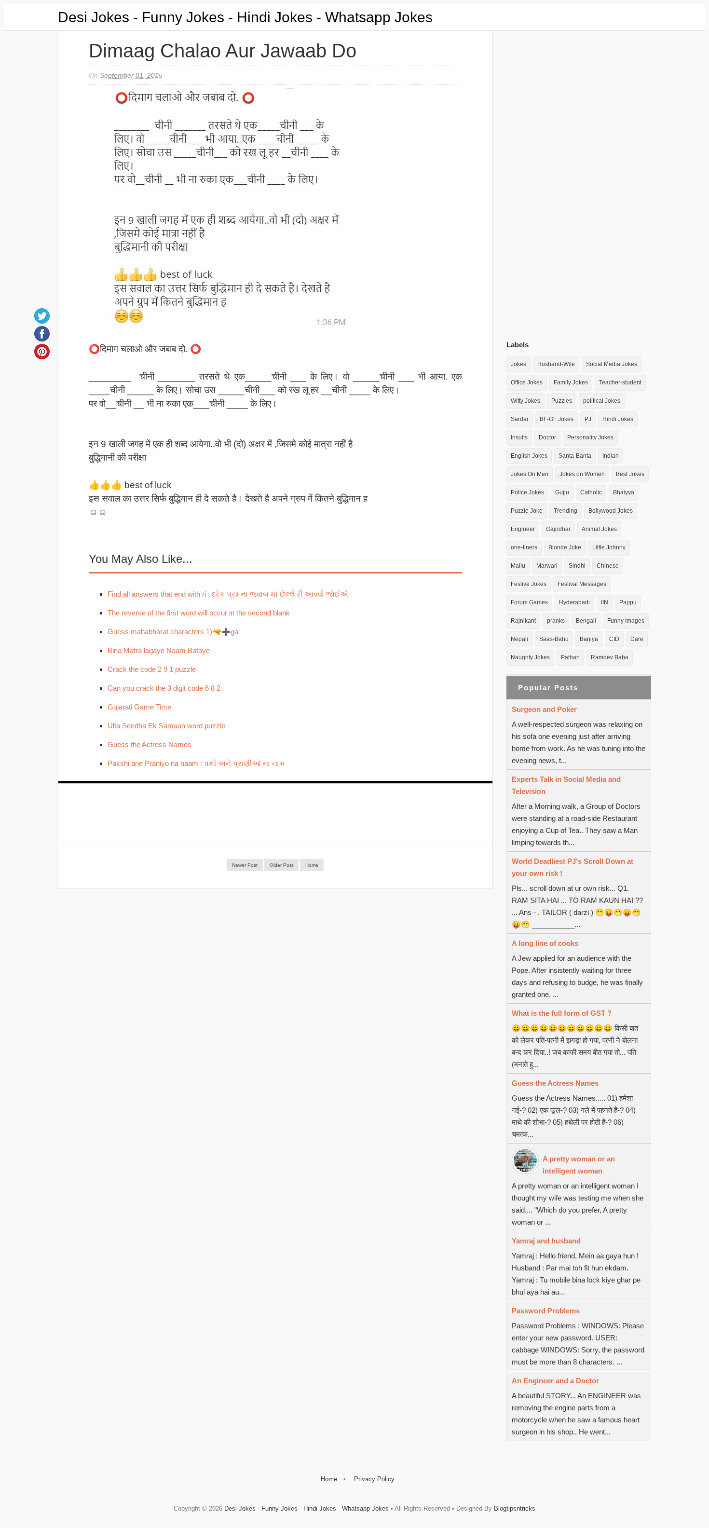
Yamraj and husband (546, 1241)
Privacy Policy (374, 1479)
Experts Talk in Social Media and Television (566, 785)
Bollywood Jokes (610, 510)
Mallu (518, 565)
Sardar (520, 419)
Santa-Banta (575, 455)
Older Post (281, 865)
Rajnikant (523, 620)
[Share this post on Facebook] (42, 333)
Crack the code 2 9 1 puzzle (152, 669)
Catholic (591, 492)
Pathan (570, 657)
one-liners (524, 547)
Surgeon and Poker (544, 709)
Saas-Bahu (554, 639)
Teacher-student (620, 382)
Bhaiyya (623, 492)
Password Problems (546, 1311)
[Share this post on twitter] (42, 316)
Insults (519, 437)
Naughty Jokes (530, 657)
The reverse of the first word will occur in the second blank (199, 613)
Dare (636, 639)
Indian (610, 455)
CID (614, 639)
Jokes (518, 364)
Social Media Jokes (611, 364)
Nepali (519, 639)
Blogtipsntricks (514, 1508)
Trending (565, 510)
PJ (588, 419)
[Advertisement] (578, 182)
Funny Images (625, 620)
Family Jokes (571, 382)
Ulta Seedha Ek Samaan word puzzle (166, 726)
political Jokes (601, 400)
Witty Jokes (525, 400)
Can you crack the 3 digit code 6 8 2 (164, 688)
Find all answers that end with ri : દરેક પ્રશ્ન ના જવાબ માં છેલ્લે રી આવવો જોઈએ (228, 594)
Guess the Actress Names (149, 744)
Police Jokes (527, 492)
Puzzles (561, 400)
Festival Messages (582, 584)
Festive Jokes (528, 584)
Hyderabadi (574, 602)
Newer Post (245, 865)
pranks (556, 620)
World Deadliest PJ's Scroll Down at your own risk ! (572, 867)
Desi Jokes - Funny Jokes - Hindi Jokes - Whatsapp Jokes (245, 17)
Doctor (547, 437)
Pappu (628, 602)
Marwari (547, 565)
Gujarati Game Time (139, 707)
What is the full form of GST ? (562, 1013)
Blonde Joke (564, 547)
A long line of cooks (545, 943)
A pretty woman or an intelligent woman (579, 1165)
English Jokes (529, 455)
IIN (604, 602)
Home (311, 865)
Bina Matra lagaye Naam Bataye (159, 650)
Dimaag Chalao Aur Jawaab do (222, 50)
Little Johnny (609, 547)
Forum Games (529, 602)
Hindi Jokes (617, 419)
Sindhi (577, 565)
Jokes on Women (582, 474)
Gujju (562, 492)
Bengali (586, 620)
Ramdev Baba (609, 657)
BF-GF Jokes (556, 419)
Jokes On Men (529, 474)
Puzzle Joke (527, 510)
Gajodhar (558, 529)
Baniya (589, 639)
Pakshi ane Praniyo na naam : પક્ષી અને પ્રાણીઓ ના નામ (196, 763)
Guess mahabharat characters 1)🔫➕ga (173, 632)
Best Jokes (630, 474)
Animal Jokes (599, 529)
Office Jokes (527, 382)
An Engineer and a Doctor (555, 1381)
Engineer (523, 529)
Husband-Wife (556, 364)
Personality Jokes (590, 437)
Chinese (608, 565)
